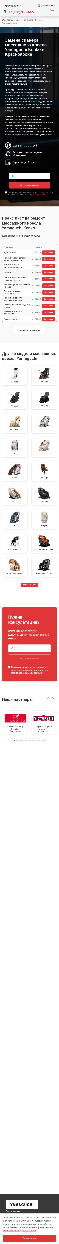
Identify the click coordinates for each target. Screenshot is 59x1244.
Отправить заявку (29, 185)
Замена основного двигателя (13, 312)
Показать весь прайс (29, 330)
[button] (48, 699)
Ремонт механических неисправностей (14, 279)
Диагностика (10, 252)
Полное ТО (9, 272)
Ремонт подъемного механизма (13, 292)
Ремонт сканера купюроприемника (13, 265)
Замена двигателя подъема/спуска (17, 306)
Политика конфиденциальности (19, 1230)
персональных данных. (35, 194)
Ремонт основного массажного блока (13, 299)
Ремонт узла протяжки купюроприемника (15, 259)
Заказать (48, 253)
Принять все (29, 1238)
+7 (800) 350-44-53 (21, 12)
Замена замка (10, 319)
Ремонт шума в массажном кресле (17, 285)
